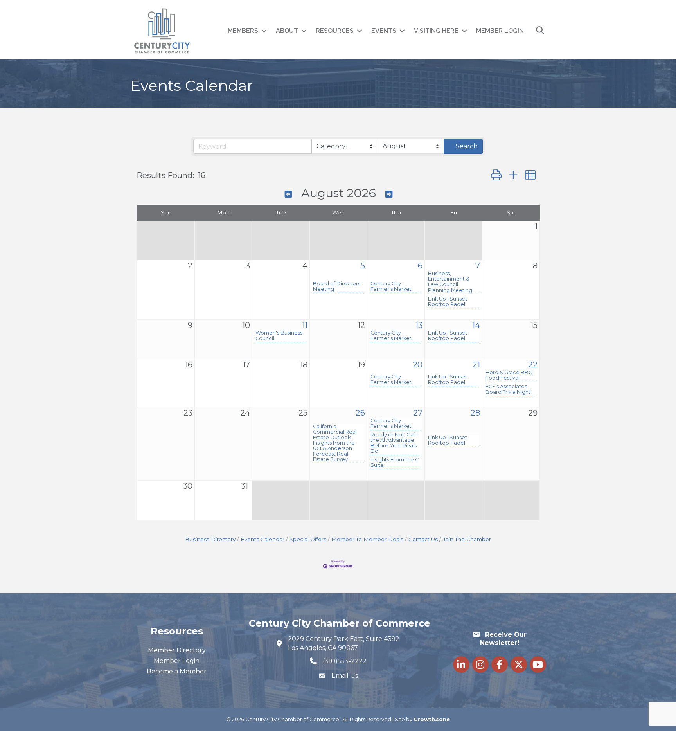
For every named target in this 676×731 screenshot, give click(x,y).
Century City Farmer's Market (391, 286)
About (287, 30)
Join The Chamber (467, 539)
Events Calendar (262, 539)
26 (360, 413)
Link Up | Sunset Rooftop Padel (447, 301)
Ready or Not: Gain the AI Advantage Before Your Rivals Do (394, 443)
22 (533, 364)
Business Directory (210, 539)
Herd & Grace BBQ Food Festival (509, 375)
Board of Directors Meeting (336, 286)
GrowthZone (432, 719)
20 (417, 364)
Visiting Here (436, 30)
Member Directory (177, 650)
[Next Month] (389, 194)
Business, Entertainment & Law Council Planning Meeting (450, 282)
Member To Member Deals (367, 539)
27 (417, 413)
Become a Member (177, 671)
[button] (496, 175)
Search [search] (467, 146)
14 (476, 325)
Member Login (500, 30)
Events (383, 30)
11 (304, 325)
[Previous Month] (288, 194)
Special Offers (307, 539)
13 (418, 325)
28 (475, 413)
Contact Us (423, 539)
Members (243, 30)
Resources (335, 30)
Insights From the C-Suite (395, 462)
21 (476, 364)
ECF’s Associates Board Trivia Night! (508, 389)
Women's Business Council (278, 335)
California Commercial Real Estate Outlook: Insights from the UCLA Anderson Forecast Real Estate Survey (335, 443)
